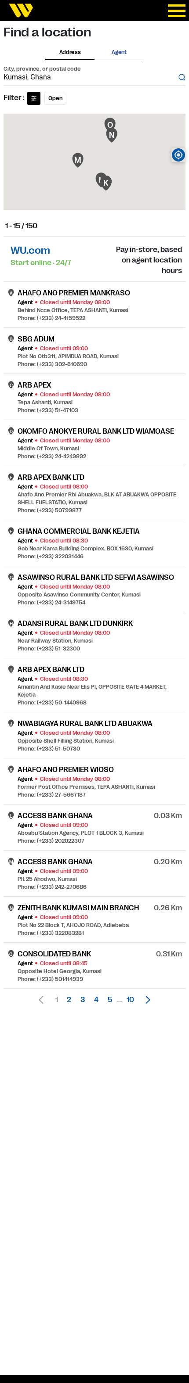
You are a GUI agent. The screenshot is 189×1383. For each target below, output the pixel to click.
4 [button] (96, 1000)
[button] (145, 1000)
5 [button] (110, 1000)
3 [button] (82, 1000)
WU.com (30, 250)
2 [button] (69, 1000)
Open (55, 98)
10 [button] (130, 1000)
